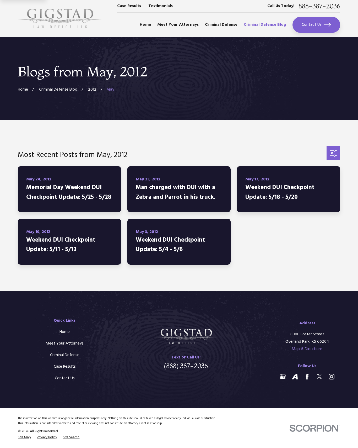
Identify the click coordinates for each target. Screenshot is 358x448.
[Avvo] (295, 376)
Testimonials (160, 6)
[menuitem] (24, 437)
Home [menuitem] (145, 24)
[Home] (59, 19)
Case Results (129, 6)
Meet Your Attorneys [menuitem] (178, 24)
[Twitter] (319, 376)
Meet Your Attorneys (65, 343)
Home (64, 332)
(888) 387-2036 (186, 366)
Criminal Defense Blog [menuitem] (265, 24)
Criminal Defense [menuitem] (221, 24)
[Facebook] (307, 376)
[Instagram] (331, 376)
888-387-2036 (319, 6)
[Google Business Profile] (283, 376)
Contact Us (312, 24)
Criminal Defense (64, 355)
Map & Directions (307, 349)
